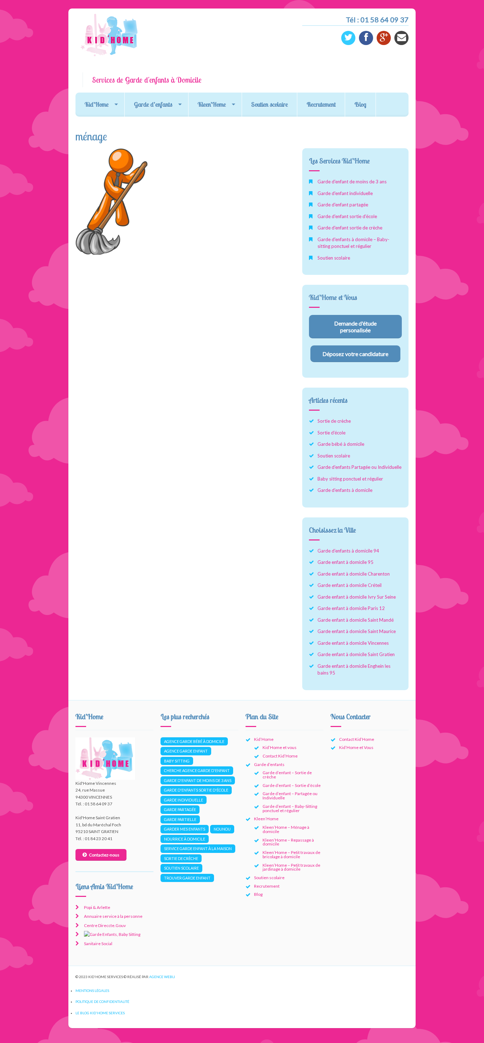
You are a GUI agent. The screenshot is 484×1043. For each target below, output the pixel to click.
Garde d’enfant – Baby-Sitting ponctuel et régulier (290, 808)
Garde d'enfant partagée (342, 204)
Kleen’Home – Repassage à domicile (288, 842)
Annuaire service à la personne (113, 916)
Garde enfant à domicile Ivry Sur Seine (356, 597)
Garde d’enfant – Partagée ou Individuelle (290, 795)
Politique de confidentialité (102, 1001)
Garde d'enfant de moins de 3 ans (352, 181)
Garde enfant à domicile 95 (345, 562)
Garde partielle (180, 819)
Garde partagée (180, 809)
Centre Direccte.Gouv (105, 925)
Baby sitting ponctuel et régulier (350, 479)
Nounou (222, 829)
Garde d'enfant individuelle (345, 193)
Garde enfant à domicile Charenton (353, 574)
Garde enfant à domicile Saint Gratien (356, 654)
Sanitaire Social (98, 943)
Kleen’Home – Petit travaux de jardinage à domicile (291, 867)
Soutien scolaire (269, 104)
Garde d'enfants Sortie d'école (196, 790)
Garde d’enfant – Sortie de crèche (287, 775)
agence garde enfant (186, 751)
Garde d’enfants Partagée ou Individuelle (359, 467)
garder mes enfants (184, 829)
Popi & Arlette (97, 907)
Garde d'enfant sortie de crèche (349, 228)
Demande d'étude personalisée (355, 326)
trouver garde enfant (187, 878)
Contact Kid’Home (280, 756)
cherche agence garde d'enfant (197, 770)
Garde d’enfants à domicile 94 (348, 551)
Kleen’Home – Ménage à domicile (286, 829)
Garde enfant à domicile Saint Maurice (356, 631)
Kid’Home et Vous (356, 747)
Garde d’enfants (153, 104)
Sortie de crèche (334, 421)
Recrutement (321, 104)
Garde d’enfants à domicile (344, 490)
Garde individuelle (183, 800)
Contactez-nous (104, 855)
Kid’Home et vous (280, 747)
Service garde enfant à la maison (198, 848)
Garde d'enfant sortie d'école (347, 216)
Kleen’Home (212, 104)
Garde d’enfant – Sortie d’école (292, 785)
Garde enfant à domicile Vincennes (353, 643)
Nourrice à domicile (184, 839)
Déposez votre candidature (355, 353)
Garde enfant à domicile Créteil (349, 585)
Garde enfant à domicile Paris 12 (351, 608)
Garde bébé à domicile (340, 444)
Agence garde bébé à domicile (194, 741)
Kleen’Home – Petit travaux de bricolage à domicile (291, 854)
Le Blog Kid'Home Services (100, 1013)
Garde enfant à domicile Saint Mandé (355, 620)
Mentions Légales (92, 990)
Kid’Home (96, 104)
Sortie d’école (331, 432)
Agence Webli (162, 977)
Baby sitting (177, 761)
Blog (360, 104)
